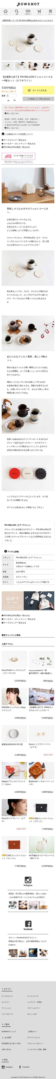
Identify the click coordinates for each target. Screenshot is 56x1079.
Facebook (25, 1067)
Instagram (9, 1067)
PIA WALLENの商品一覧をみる (17, 147)
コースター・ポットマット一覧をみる (19, 144)
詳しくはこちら (12, 113)
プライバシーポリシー (35, 1043)
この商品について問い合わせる (38, 99)
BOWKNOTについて (9, 1031)
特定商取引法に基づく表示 (11, 1043)
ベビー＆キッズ (7, 1014)
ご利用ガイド (32, 1031)
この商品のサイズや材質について (18, 134)
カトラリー (6, 1002)
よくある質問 (6, 1037)
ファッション (6, 1008)
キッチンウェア (32, 996)
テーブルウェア (7, 996)
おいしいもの (32, 1014)
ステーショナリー (33, 1008)
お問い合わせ (6, 1049)
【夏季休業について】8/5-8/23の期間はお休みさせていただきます (27, 20)
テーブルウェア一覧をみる (15, 140)
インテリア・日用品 (34, 1002)
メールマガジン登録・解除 (36, 1049)
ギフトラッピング (33, 1037)
